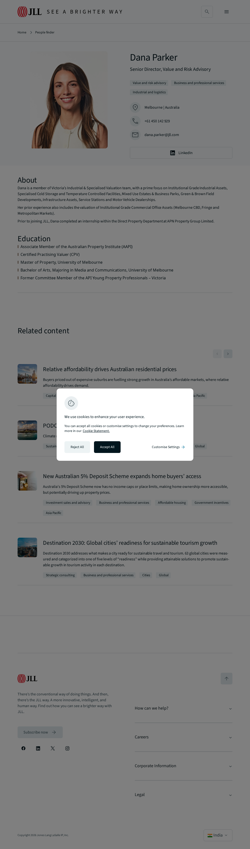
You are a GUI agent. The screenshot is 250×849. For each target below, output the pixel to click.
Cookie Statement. (96, 431)
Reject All (77, 447)
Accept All (107, 447)
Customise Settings (169, 447)
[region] (125, 424)
